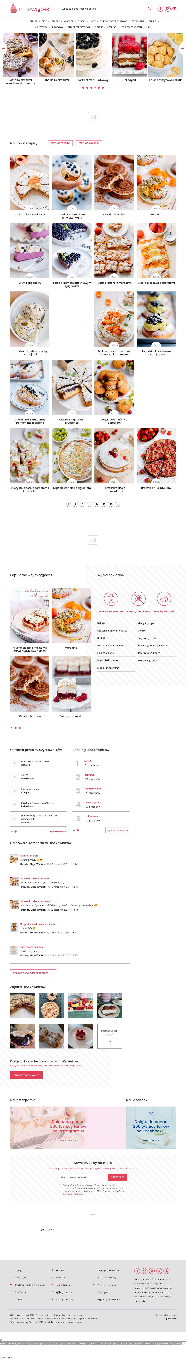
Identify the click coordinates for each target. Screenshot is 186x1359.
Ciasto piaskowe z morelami (156, 283)
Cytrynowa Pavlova (31, 947)
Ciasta (33, 21)
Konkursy (60, 1277)
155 (103, 504)
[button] (83, 87)
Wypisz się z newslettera (108, 1299)
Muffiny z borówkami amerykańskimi (71, 216)
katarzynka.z (93, 802)
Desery (81, 21)
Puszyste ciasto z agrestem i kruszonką (30, 489)
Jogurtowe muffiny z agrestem (114, 421)
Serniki (152, 21)
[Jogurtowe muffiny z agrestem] (114, 387)
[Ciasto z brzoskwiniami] (29, 182)
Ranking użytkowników (108, 1270)
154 (97, 504)
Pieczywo (57, 27)
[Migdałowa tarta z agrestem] (72, 455)
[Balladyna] (20, 55)
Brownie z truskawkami (156, 488)
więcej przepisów (58, 832)
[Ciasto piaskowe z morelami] (156, 250)
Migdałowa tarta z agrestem (72, 488)
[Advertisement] (93, 1222)
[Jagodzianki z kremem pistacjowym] (156, 319)
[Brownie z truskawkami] (156, 455)
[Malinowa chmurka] (71, 684)
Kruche (55, 21)
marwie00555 (93, 788)
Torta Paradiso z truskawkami (114, 489)
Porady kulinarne (64, 1285)
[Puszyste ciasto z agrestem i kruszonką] (29, 455)
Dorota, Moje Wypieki (33, 864)
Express (111, 27)
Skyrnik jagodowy (29, 283)
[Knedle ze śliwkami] (165, 55)
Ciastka (68, 21)
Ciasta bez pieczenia (79, 27)
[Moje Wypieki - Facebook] (160, 9)
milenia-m (92, 816)
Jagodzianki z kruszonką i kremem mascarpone (29, 421)
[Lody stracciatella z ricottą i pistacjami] (29, 319)
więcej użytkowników (117, 830)
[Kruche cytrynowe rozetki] (56, 55)
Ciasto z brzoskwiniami (30, 214)
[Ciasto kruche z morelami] (114, 250)
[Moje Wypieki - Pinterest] (159, 1271)
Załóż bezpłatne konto (26, 1075)
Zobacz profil (68, 1140)
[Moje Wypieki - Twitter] (152, 1271)
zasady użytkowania (74, 1322)
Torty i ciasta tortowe (113, 21)
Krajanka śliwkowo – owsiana (37, 924)
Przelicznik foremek (106, 1285)
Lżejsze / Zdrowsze (131, 27)
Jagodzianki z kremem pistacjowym (156, 352)
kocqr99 (89, 774)
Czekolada (138, 21)
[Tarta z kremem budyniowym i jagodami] (72, 250)
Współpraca (20, 1292)
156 (110, 504)
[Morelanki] (156, 182)
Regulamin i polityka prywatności (30, 1285)
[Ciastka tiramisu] (114, 182)
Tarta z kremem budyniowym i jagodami (72, 284)
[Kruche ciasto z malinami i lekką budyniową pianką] (29, 615)
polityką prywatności (73, 1193)
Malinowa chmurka (71, 716)
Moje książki (20, 1277)
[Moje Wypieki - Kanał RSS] (166, 1271)
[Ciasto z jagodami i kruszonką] (72, 387)
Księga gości (103, 1292)
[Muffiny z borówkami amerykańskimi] (72, 182)
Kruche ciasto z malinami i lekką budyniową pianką (30, 649)
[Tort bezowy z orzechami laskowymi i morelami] (114, 319)
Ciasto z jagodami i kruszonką (72, 421)
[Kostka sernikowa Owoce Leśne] (93, 55)
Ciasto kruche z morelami (114, 283)
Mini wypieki (41, 27)
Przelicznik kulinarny (106, 1277)
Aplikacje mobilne (64, 1292)
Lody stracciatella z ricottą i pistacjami (30, 352)
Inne (149, 27)
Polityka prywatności (55, 1322)
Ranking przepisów (65, 1299)
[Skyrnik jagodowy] (29, 250)
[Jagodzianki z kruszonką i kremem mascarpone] (29, 387)
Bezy (44, 21)
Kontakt (18, 1299)
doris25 (88, 761)
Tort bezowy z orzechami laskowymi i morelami (114, 352)
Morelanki (156, 214)
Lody (92, 21)
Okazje (99, 27)
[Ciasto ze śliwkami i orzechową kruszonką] (129, 55)
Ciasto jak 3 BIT (29, 855)
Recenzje (60, 1270)
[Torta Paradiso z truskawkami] (114, 455)
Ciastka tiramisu (114, 214)
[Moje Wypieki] (30, 12)
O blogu (18, 1270)
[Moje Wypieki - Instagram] (168, 9)
